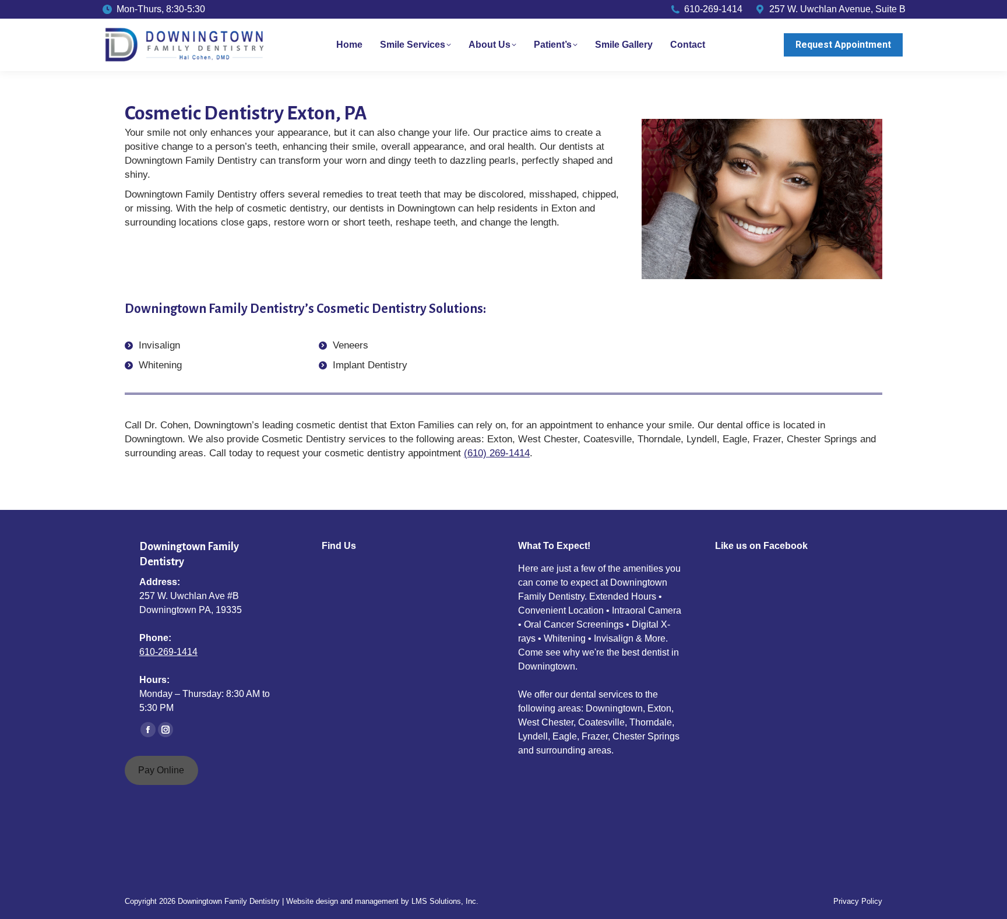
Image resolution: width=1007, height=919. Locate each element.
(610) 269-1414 (497, 453)
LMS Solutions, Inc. (444, 901)
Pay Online (161, 770)
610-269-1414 (168, 652)
